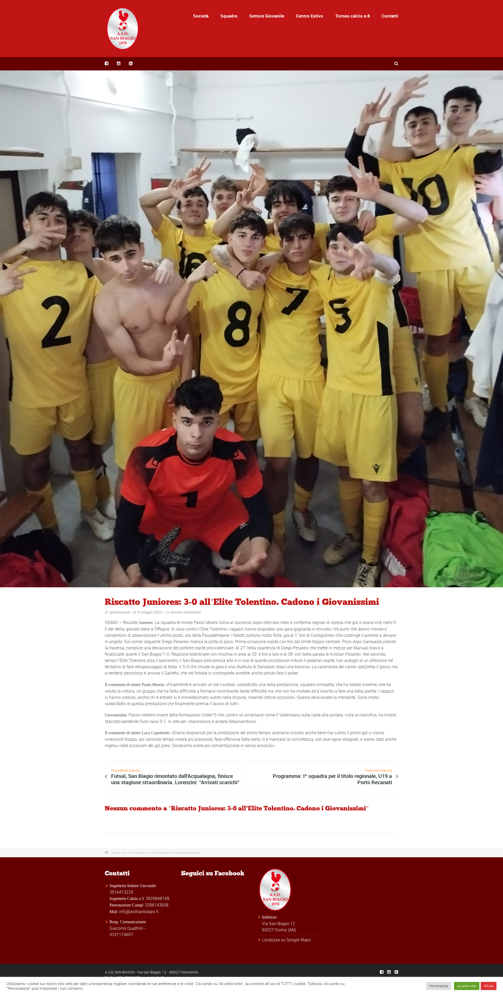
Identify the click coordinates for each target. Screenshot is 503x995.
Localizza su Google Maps (286, 940)
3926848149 (157, 898)
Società (201, 16)
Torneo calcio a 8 (352, 16)
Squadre (228, 16)
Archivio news (119, 852)
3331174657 (121, 934)
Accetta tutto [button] (466, 985)
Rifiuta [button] (488, 985)
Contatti (390, 16)
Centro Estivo (309, 16)
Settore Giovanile (266, 16)
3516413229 (121, 892)
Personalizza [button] (438, 985)
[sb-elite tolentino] (251, 328)
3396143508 (156, 905)
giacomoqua (120, 612)
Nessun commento (186, 612)
